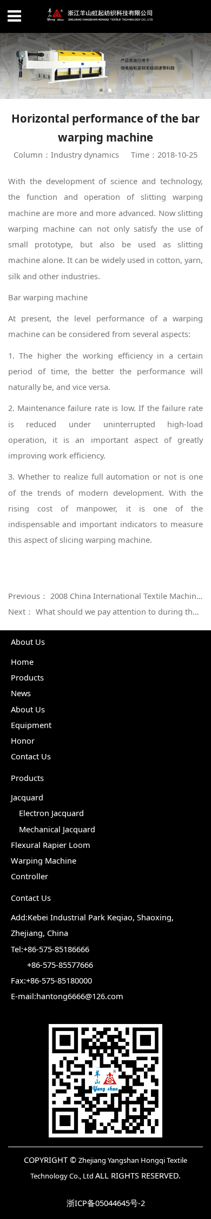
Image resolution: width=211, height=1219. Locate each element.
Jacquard (27, 797)
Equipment (31, 724)
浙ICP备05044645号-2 (106, 1202)
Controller (29, 876)
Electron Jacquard (51, 812)
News (21, 693)
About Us (28, 709)
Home (22, 661)
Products (27, 677)
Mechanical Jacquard (57, 829)
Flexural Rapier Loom (50, 844)
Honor (23, 740)
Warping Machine (43, 860)
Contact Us (31, 756)
